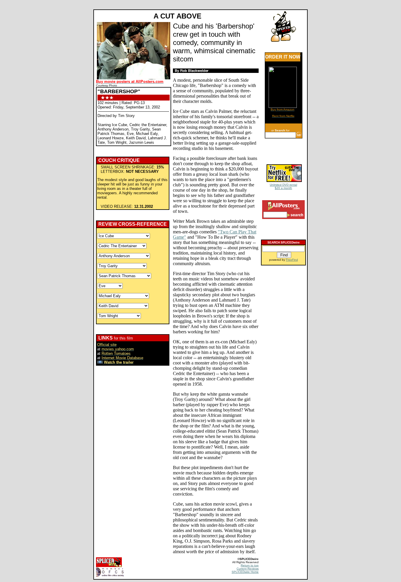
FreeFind (292, 259)
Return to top (250, 565)
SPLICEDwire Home (245, 571)
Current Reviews (248, 568)
